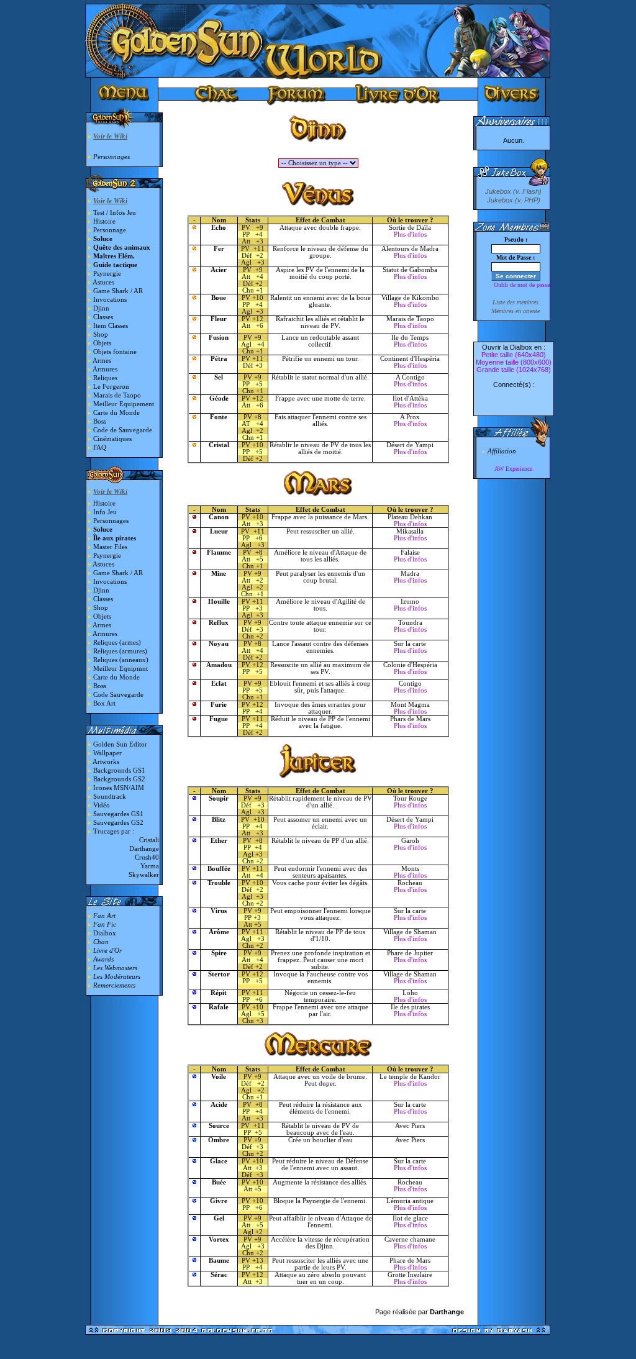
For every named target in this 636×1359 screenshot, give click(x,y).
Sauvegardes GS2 (118, 822)
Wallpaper (107, 753)
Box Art (104, 703)
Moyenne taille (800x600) (514, 362)
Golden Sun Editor (120, 744)
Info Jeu (105, 512)
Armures (105, 369)
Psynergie (107, 273)
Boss (99, 421)
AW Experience (513, 468)
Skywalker (144, 874)
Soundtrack (109, 796)
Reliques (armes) (117, 642)
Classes (103, 317)
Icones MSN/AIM (118, 787)
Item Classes (110, 325)
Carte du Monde (116, 412)
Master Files (110, 546)
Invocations (110, 299)
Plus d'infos (410, 234)
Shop (100, 334)
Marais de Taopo (117, 395)
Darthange (144, 848)
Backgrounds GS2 (119, 779)
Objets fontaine (115, 351)
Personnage (109, 230)
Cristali (149, 840)
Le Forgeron (111, 386)
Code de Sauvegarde (122, 430)
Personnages (111, 520)
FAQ (99, 447)
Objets (102, 343)
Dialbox (104, 933)
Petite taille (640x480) (513, 354)
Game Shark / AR (118, 291)
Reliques (105, 378)
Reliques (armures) (120, 651)
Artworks (106, 761)
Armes (102, 360)
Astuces (103, 282)
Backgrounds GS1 (119, 770)
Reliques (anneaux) (120, 660)
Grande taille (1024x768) (513, 369)
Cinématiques (112, 438)
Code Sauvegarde (118, 694)
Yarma (149, 866)
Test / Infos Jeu (114, 212)
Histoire (104, 221)
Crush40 (147, 857)
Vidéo (101, 805)
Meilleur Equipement (123, 404)
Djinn (101, 308)
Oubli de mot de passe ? (524, 284)
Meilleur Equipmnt (120, 668)
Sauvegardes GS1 (118, 814)
